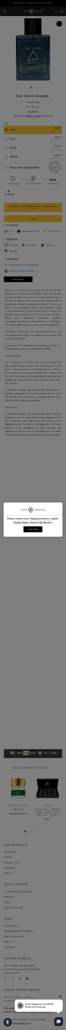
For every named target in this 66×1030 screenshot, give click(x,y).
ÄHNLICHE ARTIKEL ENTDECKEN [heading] (29, 768)
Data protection (11, 925)
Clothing (8, 857)
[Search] (56, 11)
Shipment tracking (13, 907)
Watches (8, 873)
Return (7, 902)
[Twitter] (12, 978)
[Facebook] (5, 978)
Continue (33, 529)
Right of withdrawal (13, 936)
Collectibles (9, 867)
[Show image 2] (34, 87)
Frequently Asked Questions (18, 891)
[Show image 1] (31, 87)
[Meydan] (18, 788)
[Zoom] (59, 24)
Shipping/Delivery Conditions (18, 931)
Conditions (9, 947)
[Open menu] (4, 11)
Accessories (10, 852)
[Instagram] (20, 978)
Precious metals (12, 862)
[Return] (25, 87)
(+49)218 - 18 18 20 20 (40, 1012)
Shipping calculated (33, 116)
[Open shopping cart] (61, 11)
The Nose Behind (32, 96)
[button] (8, 1022)
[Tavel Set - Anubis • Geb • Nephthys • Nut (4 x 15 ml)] (47, 788)
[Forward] (40, 87)
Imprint (7, 941)
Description (18, 279)
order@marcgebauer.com (17, 1023)
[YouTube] (27, 978)
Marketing (9, 896)
